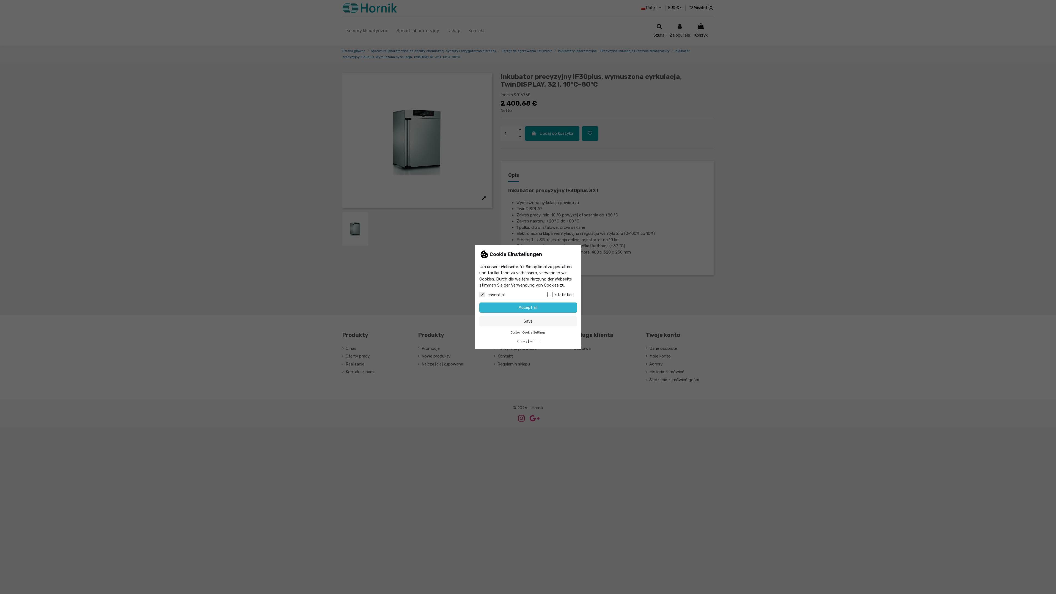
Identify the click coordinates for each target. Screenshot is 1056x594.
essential (496, 294)
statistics (564, 294)
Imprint (534, 341)
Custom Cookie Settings (528, 332)
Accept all (528, 307)
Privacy (522, 341)
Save (528, 321)
